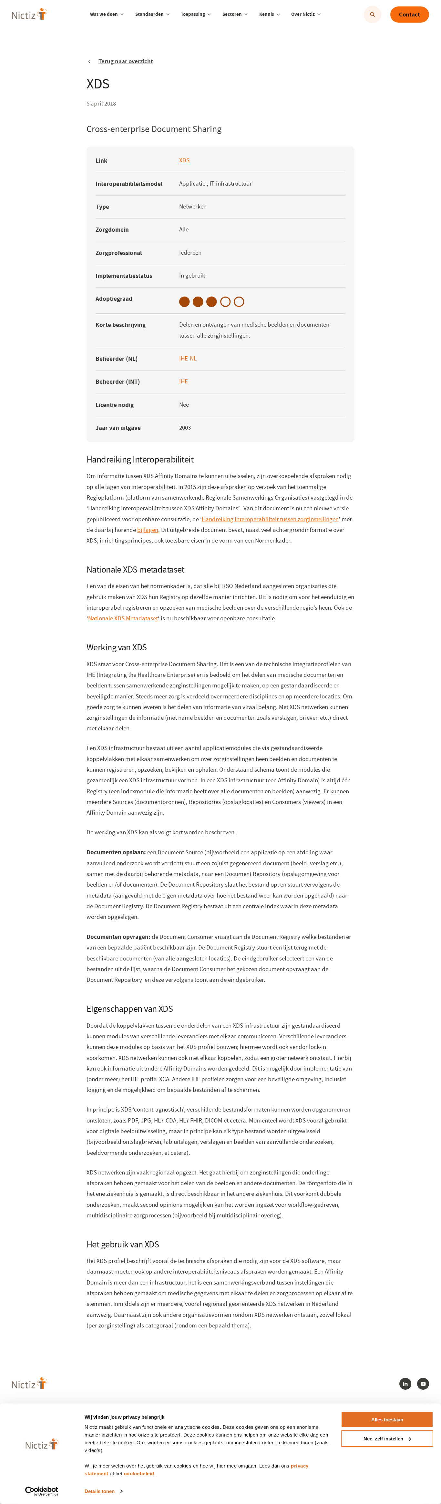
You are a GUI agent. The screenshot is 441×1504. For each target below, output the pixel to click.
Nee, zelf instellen (383, 1438)
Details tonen (100, 1491)
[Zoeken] (372, 14)
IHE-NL (188, 359)
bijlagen (147, 530)
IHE (183, 382)
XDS (184, 161)
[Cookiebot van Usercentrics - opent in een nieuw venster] (42, 1491)
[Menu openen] (122, 14)
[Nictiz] (29, 14)
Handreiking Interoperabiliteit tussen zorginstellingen (270, 519)
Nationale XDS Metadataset (123, 618)
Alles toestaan (387, 1419)
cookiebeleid (139, 1473)
